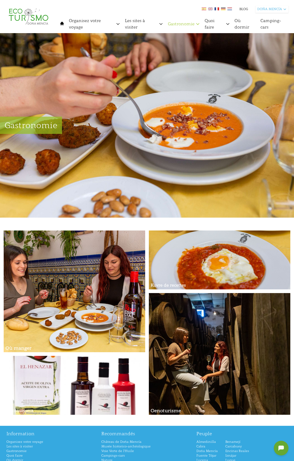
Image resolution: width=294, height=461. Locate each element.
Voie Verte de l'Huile (117, 451)
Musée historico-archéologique (126, 446)
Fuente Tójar (206, 456)
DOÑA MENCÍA (269, 9)
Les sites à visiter (135, 24)
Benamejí (232, 442)
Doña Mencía (207, 451)
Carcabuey (233, 446)
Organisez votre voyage (85, 24)
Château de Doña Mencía (121, 442)
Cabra (200, 446)
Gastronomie (181, 23)
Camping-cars (270, 24)
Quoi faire (210, 24)
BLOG (243, 9)
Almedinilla (206, 442)
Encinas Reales (237, 451)
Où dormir (242, 24)
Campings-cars (113, 456)
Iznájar (230, 456)
